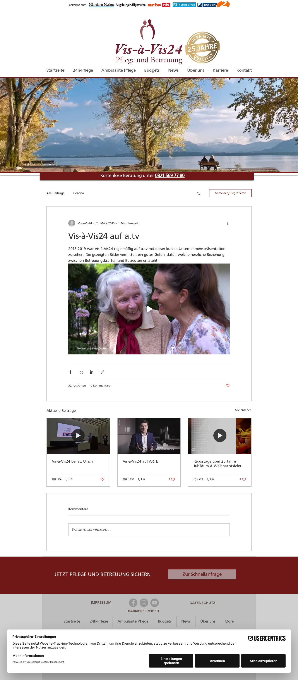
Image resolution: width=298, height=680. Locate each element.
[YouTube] (154, 602)
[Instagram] (144, 602)
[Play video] (149, 309)
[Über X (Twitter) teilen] (81, 372)
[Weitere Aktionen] (227, 223)
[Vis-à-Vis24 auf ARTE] (149, 436)
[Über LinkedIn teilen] (92, 372)
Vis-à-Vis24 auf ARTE (140, 461)
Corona (78, 193)
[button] (198, 193)
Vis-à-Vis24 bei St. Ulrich (72, 461)
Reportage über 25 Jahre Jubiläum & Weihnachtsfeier (217, 463)
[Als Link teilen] (102, 372)
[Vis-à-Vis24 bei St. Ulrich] (78, 436)
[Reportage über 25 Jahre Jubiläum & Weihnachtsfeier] (219, 436)
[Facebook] (133, 602)
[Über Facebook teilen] (70, 372)
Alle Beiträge (55, 193)
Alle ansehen (243, 410)
